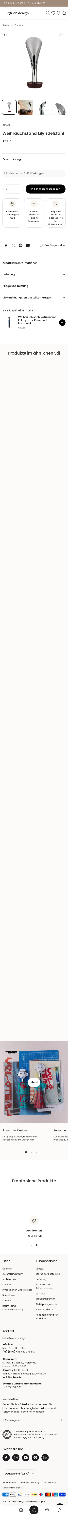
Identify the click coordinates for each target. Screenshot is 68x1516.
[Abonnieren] (62, 1420)
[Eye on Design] (18, 13)
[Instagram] (15, 1457)
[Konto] (59, 1510)
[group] (34, 63)
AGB (44, 1482)
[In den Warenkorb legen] (62, 322)
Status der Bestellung (48, 1274)
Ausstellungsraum (12, 1274)
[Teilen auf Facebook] (6, 245)
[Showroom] (58, 13)
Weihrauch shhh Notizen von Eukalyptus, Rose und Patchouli (37, 320)
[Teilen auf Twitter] (13, 245)
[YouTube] (25, 1457)
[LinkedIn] (45, 1457)
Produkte (19, 25)
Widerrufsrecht (9, 1482)
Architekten (9, 1279)
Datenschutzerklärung (29, 1482)
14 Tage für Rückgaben (34, 216)
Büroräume (8, 1295)
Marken (6, 1284)
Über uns (7, 1268)
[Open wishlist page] (53, 13)
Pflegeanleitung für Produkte (47, 1316)
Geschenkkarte (44, 1309)
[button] (4, 13)
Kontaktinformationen (12, 1487)
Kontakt (40, 1268)
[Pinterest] (35, 1457)
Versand (52, 1482)
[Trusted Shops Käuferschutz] (7, 1434)
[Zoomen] (5, 35)
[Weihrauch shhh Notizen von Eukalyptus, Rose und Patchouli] (9, 322)
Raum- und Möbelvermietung (12, 1307)
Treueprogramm (45, 1299)
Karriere (6, 1300)
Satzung (40, 1293)
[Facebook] (6, 1457)
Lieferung (41, 1279)
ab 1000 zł (12, 214)
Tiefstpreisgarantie (46, 1304)
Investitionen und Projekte (17, 1289)
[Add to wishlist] (60, 34)
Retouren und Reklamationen (44, 1286)
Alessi (6, 125)
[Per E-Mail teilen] (28, 245)
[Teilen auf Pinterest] (20, 245)
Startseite (7, 25)
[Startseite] (21, 1510)
